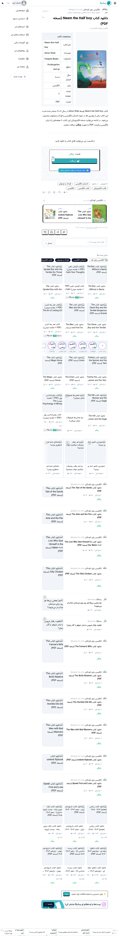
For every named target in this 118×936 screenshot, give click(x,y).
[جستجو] (8, 3)
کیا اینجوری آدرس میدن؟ (37, 932)
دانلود (94, 183)
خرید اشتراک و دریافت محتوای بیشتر (72, 170)
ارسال (50, 243)
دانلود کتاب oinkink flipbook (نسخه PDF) (65, 215)
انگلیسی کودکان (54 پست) (99, 28)
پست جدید (102, 351)
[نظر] (64, 232)
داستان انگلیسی (82, 183)
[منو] (115, 3)
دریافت (64, 161)
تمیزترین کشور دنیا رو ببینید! (102, 932)
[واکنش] (45, 232)
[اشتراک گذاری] (58, 232)
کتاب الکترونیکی (100, 188)
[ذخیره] (51, 232)
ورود (66, 893)
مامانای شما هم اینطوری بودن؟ (68, 932)
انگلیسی (70, 188)
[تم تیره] (3, 3)
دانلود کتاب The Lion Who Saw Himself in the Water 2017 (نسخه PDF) (84, 215)
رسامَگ (95, 599)
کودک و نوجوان (65, 183)
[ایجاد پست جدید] (102, 346)
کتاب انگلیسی (83, 188)
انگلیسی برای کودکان (84, 11)
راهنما (50, 904)
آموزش (103, 183)
